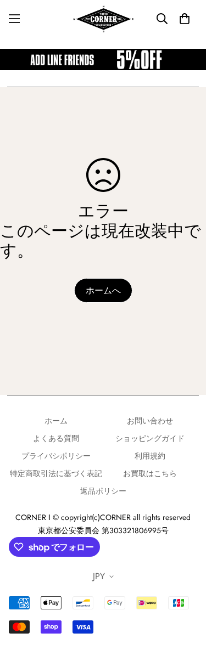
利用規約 (150, 455)
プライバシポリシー (56, 455)
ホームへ (103, 290)
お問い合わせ (150, 420)
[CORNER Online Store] (103, 19)
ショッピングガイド (150, 438)
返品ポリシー (103, 490)
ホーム (56, 420)
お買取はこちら (150, 473)
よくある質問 (56, 438)
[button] (184, 18)
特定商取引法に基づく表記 (56, 473)
